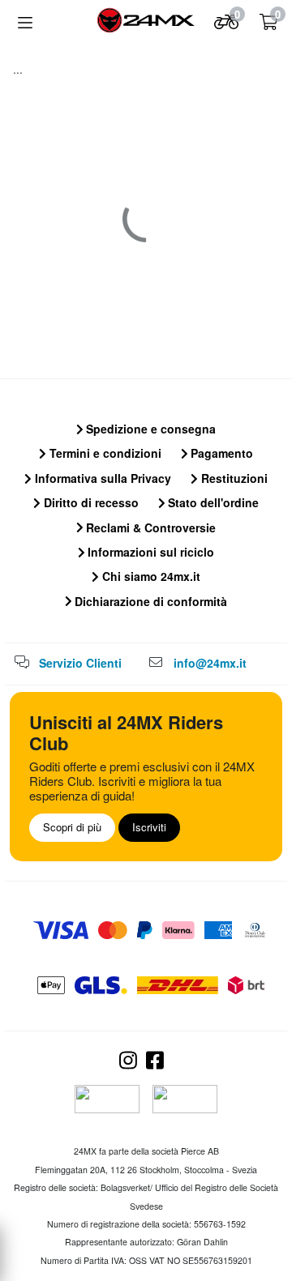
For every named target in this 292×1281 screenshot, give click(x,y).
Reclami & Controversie (149, 527)
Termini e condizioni (103, 453)
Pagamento (220, 453)
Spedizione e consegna (149, 429)
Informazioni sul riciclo (149, 552)
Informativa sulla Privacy (101, 478)
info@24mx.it (210, 663)
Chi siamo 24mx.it (149, 576)
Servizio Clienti (80, 663)
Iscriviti (149, 827)
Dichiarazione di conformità (149, 601)
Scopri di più (72, 827)
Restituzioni (233, 478)
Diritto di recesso (90, 502)
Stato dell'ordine (212, 502)
